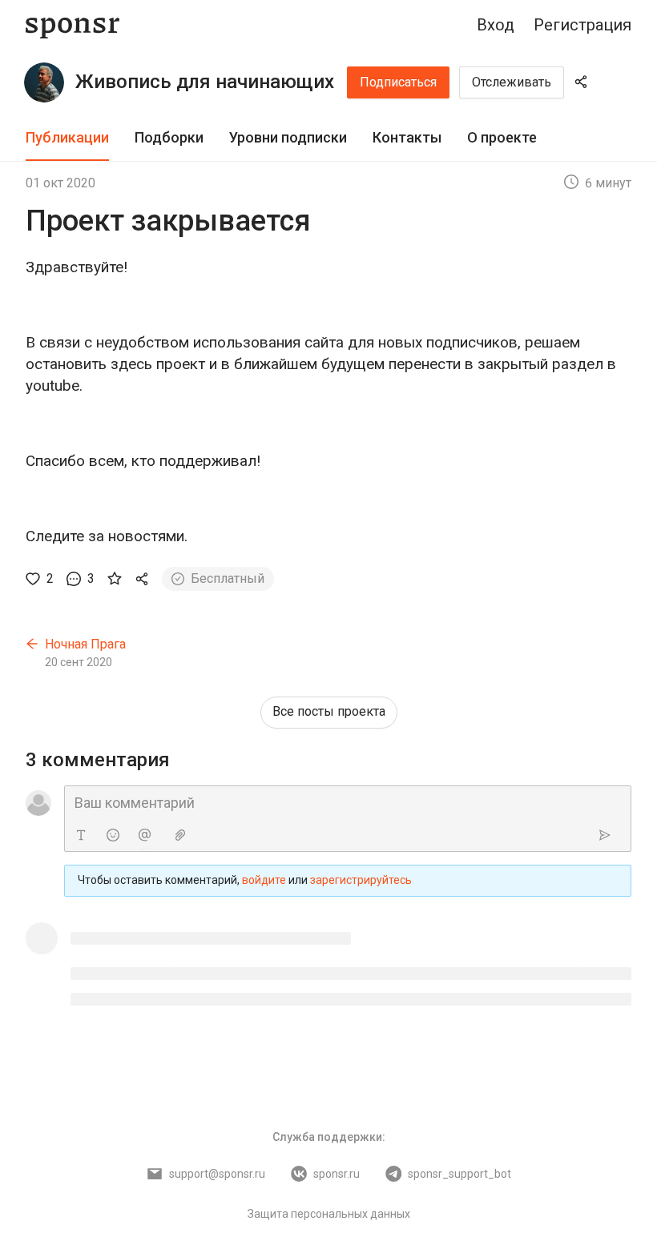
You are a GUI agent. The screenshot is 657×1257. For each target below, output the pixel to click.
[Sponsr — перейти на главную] (72, 25)
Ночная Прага (85, 644)
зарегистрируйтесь (361, 879)
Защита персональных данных (329, 1213)
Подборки (169, 137)
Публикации (67, 137)
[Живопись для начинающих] (44, 82)
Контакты (407, 137)
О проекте (502, 137)
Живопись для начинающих (204, 81)
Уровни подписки (288, 137)
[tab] (67, 138)
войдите (264, 879)
